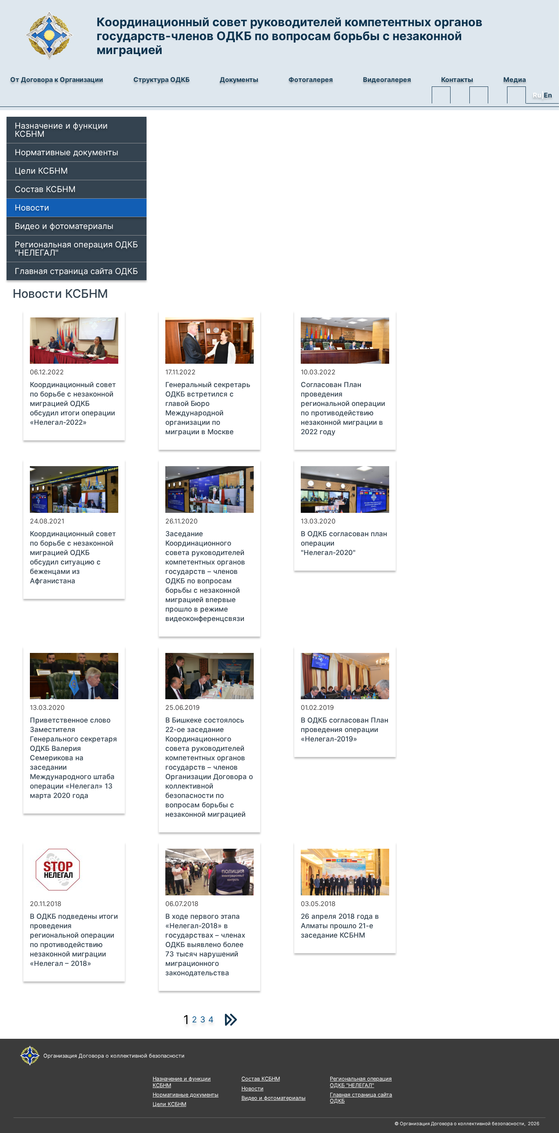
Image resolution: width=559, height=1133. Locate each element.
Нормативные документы (66, 152)
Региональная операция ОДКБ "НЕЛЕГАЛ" (76, 249)
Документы (239, 79)
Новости (32, 208)
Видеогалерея (387, 79)
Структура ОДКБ (161, 79)
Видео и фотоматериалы (64, 226)
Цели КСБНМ (41, 171)
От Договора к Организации (56, 79)
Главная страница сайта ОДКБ (76, 271)
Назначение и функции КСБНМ (61, 130)
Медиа (514, 79)
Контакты (457, 79)
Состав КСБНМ (45, 189)
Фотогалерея (311, 79)
